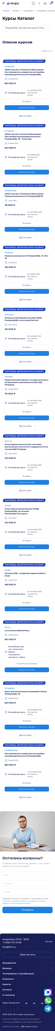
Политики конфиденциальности (16, 901)
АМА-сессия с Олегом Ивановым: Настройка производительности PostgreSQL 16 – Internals (23, 136)
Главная (6, 11)
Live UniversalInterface (17, 630)
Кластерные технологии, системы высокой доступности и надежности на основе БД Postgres (26, 446)
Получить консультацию (27, 664)
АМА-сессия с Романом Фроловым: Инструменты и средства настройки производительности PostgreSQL (24, 72)
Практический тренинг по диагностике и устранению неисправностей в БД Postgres (26, 382)
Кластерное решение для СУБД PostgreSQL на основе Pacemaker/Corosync (22, 511)
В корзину (27, 101)
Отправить (27, 910)
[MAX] (48, 992)
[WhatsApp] (48, 1000)
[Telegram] (48, 1008)
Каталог (16, 11)
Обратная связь (28, 954)
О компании (8, 995)
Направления (9, 963)
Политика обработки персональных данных (20, 1019)
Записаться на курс (27, 108)
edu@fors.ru (9, 947)
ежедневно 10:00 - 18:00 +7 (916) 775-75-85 (16, 941)
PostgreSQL (28, 11)
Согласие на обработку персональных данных (21, 1022)
